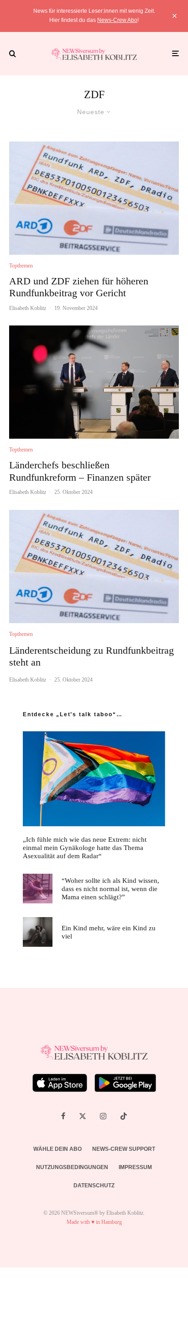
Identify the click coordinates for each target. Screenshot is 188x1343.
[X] (82, 1116)
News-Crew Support (123, 1149)
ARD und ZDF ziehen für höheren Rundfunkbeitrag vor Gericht (78, 287)
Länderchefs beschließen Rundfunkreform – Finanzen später (80, 471)
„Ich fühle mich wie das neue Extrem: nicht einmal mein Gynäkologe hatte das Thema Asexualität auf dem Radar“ (84, 848)
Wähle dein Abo (57, 1149)
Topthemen (21, 265)
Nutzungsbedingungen (72, 1167)
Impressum (135, 1167)
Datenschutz (94, 1185)
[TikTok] (123, 1116)
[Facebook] (63, 1116)
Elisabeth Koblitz (27, 308)
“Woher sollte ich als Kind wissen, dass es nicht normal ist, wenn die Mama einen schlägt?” (110, 889)
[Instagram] (103, 1116)
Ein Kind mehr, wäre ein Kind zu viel (109, 932)
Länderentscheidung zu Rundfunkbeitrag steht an (91, 656)
